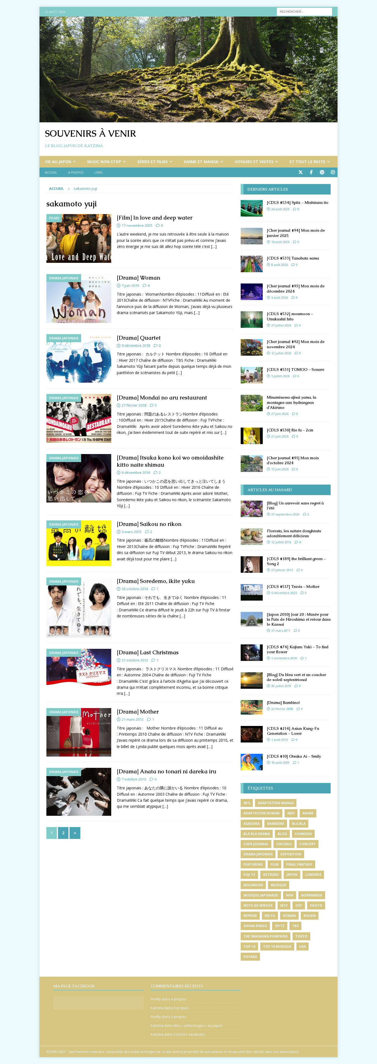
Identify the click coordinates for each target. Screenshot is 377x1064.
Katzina (157, 1007)
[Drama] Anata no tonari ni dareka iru (166, 771)
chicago (284, 844)
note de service (258, 905)
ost (298, 905)
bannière (275, 823)
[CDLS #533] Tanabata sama (293, 258)
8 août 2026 (279, 265)
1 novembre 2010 (284, 658)
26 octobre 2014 (135, 588)
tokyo (301, 936)
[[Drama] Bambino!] (252, 707)
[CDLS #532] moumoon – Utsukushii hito (290, 316)
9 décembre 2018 (136, 345)
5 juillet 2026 (280, 376)
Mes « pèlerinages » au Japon (198, 1025)
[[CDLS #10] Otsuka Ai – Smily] (252, 762)
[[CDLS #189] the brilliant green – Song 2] (252, 564)
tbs (295, 925)
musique (278, 885)
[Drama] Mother (138, 711)
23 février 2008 (282, 709)
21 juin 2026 (279, 436)
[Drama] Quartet (139, 337)
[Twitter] (300, 172)
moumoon (253, 885)
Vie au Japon (58, 161)
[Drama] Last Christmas (148, 652)
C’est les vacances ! (190, 1034)
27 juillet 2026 (281, 325)
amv (291, 813)
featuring (253, 864)
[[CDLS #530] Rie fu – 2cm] (252, 436)
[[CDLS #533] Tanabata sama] (252, 264)
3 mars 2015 (132, 531)
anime (308, 813)
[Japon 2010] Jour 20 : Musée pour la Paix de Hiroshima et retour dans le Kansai (299, 619)
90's (246, 803)
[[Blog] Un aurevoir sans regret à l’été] (252, 509)
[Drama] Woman (138, 277)
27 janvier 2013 (282, 570)
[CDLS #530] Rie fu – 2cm (290, 430)
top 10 (249, 946)
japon (292, 874)
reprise (250, 915)
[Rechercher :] (304, 11)
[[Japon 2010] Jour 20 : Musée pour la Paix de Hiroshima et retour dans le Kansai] (252, 619)
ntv (284, 905)
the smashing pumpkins (265, 936)
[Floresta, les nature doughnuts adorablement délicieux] (252, 536)
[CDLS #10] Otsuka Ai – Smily (294, 756)
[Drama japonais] (78, 298)
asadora (251, 823)
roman (289, 915)
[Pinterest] (322, 172)
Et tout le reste (307, 161)
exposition (290, 854)
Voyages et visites (254, 161)
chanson (303, 833)
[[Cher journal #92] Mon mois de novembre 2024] (252, 347)
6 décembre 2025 (284, 593)
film (274, 864)
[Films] (78, 238)
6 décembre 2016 (136, 472)
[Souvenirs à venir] (188, 119)
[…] (214, 246)
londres (313, 874)
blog (282, 833)
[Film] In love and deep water (154, 217)
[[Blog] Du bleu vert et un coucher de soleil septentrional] (252, 680)
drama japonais (258, 854)
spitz (280, 925)
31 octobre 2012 (135, 660)
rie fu (270, 915)
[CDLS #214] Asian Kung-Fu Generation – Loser (293, 731)
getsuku (271, 874)
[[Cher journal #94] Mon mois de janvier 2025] (252, 236)
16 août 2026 (280, 242)
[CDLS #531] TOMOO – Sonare (295, 369)
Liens (98, 172)
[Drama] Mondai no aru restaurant (162, 397)
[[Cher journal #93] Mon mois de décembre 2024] (252, 291)
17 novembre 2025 (137, 225)
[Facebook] (311, 172)
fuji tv (249, 874)
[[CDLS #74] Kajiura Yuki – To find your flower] (252, 652)
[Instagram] (333, 172)
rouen (310, 915)
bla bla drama (256, 833)
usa (302, 946)
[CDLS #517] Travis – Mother (293, 586)
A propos (75, 172)
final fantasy (299, 864)
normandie (311, 895)
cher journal (256, 844)
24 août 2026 (280, 209)
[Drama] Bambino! (283, 702)
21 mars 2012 (133, 719)
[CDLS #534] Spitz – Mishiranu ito (297, 202)
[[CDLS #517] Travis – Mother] (252, 592)
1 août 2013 (279, 740)
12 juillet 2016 (281, 542)
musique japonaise (260, 895)
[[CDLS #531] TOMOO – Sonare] (252, 375)
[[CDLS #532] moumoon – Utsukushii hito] (252, 319)
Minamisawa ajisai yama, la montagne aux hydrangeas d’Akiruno (291, 402)
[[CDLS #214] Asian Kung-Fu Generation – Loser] (252, 734)
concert (307, 844)
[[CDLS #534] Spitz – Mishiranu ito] (252, 208)
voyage (250, 956)
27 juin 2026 (279, 414)
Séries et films (152, 161)
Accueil (51, 172)
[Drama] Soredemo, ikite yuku (156, 581)
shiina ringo (255, 925)
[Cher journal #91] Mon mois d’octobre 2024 (293, 460)
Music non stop (104, 161)
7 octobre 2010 (134, 779)
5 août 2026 (279, 297)
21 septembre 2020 (285, 514)
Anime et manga (201, 161)
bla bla (299, 823)
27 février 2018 (134, 405)
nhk (289, 895)
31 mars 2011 (280, 630)
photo (316, 905)
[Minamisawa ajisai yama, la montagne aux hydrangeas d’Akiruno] (252, 403)
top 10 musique (277, 946)
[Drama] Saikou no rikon (149, 524)
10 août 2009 (280, 762)
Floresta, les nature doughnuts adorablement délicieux (294, 533)
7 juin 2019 (130, 285)
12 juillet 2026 (281, 353)
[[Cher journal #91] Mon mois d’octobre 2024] (252, 463)
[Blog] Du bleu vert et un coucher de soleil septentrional (296, 677)
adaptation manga (276, 803)
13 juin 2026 (279, 469)
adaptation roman (261, 813)
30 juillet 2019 (281, 686)
